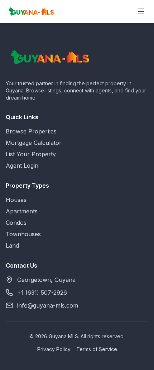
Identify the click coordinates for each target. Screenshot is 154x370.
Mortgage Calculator (34, 142)
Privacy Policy (54, 349)
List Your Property (31, 154)
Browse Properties (31, 131)
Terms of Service (96, 349)
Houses (16, 199)
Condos (16, 222)
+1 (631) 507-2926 (42, 292)
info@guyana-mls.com (47, 305)
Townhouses (23, 234)
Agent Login (22, 165)
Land (12, 245)
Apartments (22, 211)
